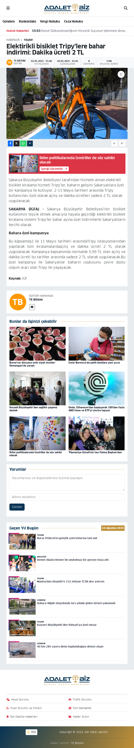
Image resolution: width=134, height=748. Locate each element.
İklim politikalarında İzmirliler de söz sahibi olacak (35, 454)
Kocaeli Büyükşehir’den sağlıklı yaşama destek (33, 409)
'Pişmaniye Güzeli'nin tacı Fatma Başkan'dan (95, 452)
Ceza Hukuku (73, 21)
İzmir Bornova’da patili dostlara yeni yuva (94, 362)
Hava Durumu (20, 699)
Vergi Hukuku (50, 21)
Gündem (9, 21)
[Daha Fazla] (30, 143)
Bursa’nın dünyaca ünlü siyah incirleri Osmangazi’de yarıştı (32, 364)
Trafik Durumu (82, 699)
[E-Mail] (32, 307)
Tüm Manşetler (82, 708)
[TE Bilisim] (17, 302)
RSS (33, 732)
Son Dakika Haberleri (24, 716)
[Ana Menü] (8, 8)
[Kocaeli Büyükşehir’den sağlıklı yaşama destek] (37, 388)
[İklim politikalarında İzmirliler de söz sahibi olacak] (37, 433)
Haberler (13, 39)
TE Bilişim (77, 743)
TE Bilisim (36, 299)
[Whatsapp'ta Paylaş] (23, 143)
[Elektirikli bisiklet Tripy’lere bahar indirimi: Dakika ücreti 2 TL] (67, 103)
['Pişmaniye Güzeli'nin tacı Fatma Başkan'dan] (97, 433)
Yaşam (28, 39)
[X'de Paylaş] (17, 143)
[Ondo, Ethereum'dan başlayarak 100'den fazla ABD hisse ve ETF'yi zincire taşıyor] (97, 388)
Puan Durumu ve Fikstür (26, 708)
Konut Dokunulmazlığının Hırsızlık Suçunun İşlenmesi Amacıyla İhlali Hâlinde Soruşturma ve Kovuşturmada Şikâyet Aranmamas (79, 31)
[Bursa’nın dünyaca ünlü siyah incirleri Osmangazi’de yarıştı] (37, 343)
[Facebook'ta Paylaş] (10, 143)
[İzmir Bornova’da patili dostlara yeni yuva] (97, 343)
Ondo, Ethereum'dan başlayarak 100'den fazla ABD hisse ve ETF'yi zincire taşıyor (96, 409)
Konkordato (27, 21)
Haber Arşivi (81, 716)
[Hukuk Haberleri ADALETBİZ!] (67, 8)
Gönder (17, 507)
